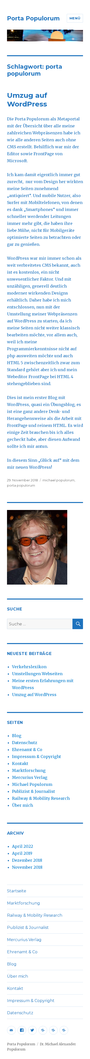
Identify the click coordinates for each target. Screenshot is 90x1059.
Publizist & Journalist (33, 791)
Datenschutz (24, 742)
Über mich (22, 805)
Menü (75, 18)
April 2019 (22, 853)
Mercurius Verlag (29, 777)
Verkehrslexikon (29, 666)
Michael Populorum (32, 784)
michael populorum (58, 480)
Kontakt (20, 763)
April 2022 (22, 846)
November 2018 (27, 867)
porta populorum (21, 485)
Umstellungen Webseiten (37, 673)
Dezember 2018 (27, 860)
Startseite (16, 891)
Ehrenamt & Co (27, 749)
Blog (16, 735)
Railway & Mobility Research (41, 798)
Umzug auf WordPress (27, 99)
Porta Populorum (33, 18)
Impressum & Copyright (36, 756)
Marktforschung (29, 770)
